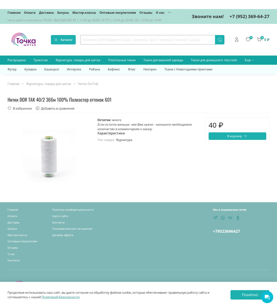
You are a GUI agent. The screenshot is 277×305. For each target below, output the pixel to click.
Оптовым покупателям (117, 13)
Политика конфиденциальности (73, 209)
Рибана (94, 69)
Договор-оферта (62, 235)
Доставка (46, 13)
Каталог (67, 40)
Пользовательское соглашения (72, 228)
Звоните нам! (208, 16)
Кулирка (30, 69)
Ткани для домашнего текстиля (214, 60)
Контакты (14, 260)
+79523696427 (226, 231)
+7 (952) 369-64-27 (249, 16)
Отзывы (145, 13)
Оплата (30, 13)
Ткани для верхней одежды (163, 60)
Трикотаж (41, 60)
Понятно (250, 294)
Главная (14, 13)
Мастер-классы (84, 13)
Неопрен (150, 69)
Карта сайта (60, 216)
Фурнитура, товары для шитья (78, 60)
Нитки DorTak (88, 84)
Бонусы (63, 13)
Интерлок (74, 69)
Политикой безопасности (61, 297)
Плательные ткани (121, 60)
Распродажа (17, 60)
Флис (131, 69)
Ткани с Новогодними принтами (188, 69)
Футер (12, 69)
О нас (160, 13)
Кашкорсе (51, 69)
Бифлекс (114, 69)
